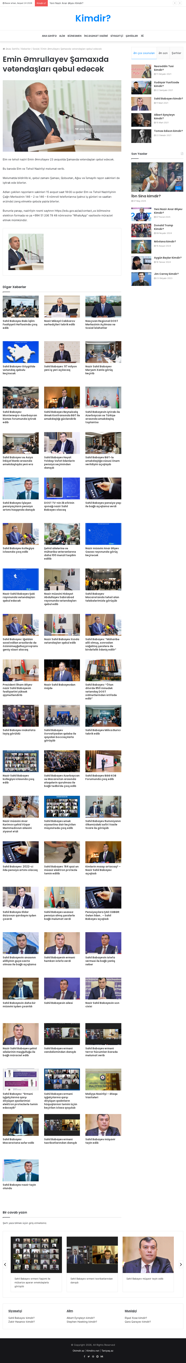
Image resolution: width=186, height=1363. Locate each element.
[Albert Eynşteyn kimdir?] (141, 120)
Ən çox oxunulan (144, 53)
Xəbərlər (26, 48)
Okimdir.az (78, 1350)
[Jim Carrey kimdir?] (141, 279)
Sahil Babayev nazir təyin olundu (19, 1186)
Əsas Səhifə (12, 48)
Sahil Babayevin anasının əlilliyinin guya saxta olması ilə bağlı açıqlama (19, 961)
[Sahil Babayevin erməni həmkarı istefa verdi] (62, 943)
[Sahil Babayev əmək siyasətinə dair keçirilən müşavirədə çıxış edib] (62, 807)
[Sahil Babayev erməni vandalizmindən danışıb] (62, 1034)
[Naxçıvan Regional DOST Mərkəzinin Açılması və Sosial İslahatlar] (103, 307)
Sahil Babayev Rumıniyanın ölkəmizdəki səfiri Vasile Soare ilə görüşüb (103, 824)
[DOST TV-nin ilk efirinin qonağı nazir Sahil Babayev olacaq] (62, 488)
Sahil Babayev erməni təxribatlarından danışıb (60, 1141)
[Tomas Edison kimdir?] (141, 136)
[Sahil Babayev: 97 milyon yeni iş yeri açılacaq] (62, 352)
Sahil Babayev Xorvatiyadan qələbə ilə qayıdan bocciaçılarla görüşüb (60, 735)
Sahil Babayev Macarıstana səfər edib (18, 1141)
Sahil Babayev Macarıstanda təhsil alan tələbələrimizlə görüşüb (102, 597)
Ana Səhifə (49, 35)
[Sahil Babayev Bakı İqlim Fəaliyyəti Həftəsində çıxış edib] (21, 307)
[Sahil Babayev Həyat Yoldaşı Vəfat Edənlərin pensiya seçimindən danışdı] (62, 443)
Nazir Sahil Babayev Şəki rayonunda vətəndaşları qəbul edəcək (19, 597)
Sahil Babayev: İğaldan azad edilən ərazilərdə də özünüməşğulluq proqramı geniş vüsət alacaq (20, 644)
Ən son (163, 53)
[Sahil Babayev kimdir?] (141, 104)
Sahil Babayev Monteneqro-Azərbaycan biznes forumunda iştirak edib (20, 417)
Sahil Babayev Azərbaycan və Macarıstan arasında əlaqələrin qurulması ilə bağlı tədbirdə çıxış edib (62, 781)
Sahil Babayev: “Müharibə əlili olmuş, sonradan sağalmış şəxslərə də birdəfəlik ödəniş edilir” (102, 644)
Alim (62, 35)
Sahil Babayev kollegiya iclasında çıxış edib (18, 550)
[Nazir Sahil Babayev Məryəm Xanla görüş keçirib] (103, 352)
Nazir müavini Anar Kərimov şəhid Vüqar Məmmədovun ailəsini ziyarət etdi (17, 826)
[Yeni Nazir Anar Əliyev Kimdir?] (141, 214)
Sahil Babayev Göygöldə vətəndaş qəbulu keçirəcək (19, 370)
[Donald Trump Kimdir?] (141, 230)
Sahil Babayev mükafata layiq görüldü (19, 731)
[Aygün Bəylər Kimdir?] (141, 263)
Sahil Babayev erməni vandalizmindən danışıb (60, 1050)
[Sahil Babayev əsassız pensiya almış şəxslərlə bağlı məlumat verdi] (62, 898)
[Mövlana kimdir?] (141, 247)
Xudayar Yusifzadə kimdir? (166, 84)
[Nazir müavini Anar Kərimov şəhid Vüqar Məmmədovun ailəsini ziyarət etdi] (21, 807)
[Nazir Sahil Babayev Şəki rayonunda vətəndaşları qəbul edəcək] (21, 579)
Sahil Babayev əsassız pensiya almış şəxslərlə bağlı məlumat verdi (59, 915)
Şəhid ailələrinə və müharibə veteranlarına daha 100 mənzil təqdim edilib (60, 553)
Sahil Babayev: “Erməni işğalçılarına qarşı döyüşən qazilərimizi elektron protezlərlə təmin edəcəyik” (20, 1100)
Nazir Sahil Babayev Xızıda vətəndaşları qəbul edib (61, 640)
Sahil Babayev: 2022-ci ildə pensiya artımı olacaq (20, 868)
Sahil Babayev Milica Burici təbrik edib (103, 731)
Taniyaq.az (107, 1350)
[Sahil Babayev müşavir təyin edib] (103, 1125)
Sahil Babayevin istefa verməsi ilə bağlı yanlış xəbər (100, 961)
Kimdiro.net (92, 1350)
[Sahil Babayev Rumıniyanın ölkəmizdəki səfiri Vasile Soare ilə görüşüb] (103, 807)
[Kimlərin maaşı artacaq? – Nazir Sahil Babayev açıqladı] (103, 852)
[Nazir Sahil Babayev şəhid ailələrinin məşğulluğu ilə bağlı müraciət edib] (21, 1034)
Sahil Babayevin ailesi (58, 1003)
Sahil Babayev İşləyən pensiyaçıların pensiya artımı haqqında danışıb (19, 506)
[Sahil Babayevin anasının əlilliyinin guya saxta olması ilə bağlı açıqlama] (21, 943)
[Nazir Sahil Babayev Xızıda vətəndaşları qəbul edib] (62, 625)
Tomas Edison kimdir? (168, 131)
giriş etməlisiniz (37, 1223)
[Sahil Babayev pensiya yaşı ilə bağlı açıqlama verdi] (103, 488)
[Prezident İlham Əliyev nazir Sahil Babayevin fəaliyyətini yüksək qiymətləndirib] (21, 670)
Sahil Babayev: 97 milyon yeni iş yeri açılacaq (60, 368)
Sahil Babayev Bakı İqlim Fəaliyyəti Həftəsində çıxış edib (20, 324)
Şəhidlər (132, 35)
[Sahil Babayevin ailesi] (62, 988)
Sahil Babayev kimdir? (168, 98)
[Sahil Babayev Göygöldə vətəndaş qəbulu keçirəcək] (21, 352)
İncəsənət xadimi (96, 35)
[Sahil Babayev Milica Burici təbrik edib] (103, 716)
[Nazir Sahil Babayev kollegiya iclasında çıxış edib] (21, 761)
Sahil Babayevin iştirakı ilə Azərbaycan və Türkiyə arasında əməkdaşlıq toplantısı (102, 417)
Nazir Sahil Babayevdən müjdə (59, 686)
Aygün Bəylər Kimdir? (168, 258)
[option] (26, 252)
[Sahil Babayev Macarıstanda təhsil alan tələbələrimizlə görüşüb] (103, 579)
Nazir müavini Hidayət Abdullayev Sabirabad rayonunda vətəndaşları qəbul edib (60, 599)
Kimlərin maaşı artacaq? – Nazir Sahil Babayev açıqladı (103, 870)
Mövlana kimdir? (165, 241)
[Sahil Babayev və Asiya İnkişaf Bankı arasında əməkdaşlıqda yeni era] (21, 443)
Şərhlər (176, 53)
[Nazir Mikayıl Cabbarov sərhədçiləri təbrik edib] (62, 307)
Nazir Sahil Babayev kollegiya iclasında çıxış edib (18, 779)
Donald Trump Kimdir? (62, 3)
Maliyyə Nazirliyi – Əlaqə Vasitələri (101, 1095)
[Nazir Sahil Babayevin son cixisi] (103, 988)
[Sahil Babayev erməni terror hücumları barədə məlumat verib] (103, 1034)
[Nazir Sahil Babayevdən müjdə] (62, 670)
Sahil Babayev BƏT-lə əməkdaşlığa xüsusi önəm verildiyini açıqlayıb (102, 461)
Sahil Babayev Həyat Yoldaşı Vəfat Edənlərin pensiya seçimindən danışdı (59, 463)
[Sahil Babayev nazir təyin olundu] (21, 1170)
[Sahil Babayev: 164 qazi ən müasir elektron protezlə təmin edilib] (62, 852)
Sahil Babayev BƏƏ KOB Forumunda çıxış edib (100, 777)
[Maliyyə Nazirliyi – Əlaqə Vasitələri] (103, 1079)
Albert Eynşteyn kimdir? (164, 116)
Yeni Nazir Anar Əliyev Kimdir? (168, 211)
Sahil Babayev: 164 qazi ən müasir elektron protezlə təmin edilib (61, 870)
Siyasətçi (116, 35)
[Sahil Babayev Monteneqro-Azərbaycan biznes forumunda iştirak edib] (21, 397)
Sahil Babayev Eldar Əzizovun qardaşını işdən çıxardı (19, 915)
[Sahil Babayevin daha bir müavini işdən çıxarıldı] (21, 988)
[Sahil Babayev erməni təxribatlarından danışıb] (62, 1125)
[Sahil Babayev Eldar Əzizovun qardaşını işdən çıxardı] (21, 898)
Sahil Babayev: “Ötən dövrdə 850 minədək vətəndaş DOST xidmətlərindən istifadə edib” (101, 691)
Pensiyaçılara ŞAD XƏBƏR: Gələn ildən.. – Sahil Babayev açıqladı (102, 915)
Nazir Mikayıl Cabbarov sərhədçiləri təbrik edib (59, 322)
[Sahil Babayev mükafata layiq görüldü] (21, 716)
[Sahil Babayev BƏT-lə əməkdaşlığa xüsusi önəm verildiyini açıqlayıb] (103, 443)
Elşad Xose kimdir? (136, 1317)
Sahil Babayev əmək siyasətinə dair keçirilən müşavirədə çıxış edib (60, 824)
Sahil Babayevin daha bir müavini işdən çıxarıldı (19, 1004)
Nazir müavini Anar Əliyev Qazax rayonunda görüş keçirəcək (102, 551)
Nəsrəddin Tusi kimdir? (164, 68)
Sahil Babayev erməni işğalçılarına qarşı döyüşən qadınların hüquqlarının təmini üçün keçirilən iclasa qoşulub (60, 1100)
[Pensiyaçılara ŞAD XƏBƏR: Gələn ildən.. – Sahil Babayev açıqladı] (103, 898)
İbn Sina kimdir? (146, 196)
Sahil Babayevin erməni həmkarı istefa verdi (59, 959)
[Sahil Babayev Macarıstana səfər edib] (21, 1125)
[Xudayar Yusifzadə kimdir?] (141, 87)
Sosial (36, 48)
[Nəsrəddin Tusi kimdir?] (141, 71)
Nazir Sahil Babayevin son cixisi (102, 1004)
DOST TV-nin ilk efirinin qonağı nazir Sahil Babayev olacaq (59, 506)
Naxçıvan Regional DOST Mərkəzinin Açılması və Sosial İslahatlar (101, 324)
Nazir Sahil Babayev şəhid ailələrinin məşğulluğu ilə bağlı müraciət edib (20, 1052)
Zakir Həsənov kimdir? (21, 1321)
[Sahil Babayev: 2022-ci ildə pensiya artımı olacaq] (21, 852)
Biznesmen (75, 35)
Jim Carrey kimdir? (166, 274)
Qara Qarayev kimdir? (138, 1321)
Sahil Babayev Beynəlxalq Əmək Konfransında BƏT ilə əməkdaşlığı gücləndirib (62, 415)
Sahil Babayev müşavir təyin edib (100, 1141)
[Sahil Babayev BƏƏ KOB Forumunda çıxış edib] (103, 761)
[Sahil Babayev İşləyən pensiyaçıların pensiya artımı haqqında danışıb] (21, 488)
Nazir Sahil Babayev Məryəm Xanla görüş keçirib (99, 370)
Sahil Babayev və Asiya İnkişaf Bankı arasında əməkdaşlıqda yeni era (18, 461)
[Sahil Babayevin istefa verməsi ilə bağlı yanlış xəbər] (103, 943)
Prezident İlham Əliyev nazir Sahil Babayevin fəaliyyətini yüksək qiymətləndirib (17, 690)
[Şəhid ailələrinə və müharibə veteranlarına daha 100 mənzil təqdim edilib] (62, 534)
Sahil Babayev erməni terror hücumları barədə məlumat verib (101, 1052)
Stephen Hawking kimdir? (82, 1321)
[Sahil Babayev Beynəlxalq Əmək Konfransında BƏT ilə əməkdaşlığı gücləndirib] (62, 397)
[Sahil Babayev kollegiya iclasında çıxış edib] (21, 534)
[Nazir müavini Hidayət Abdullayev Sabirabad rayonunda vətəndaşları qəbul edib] (62, 579)
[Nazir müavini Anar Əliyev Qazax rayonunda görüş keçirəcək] (103, 534)
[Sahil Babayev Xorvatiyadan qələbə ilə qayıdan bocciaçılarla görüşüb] (62, 716)
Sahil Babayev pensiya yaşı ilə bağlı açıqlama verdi (103, 504)
